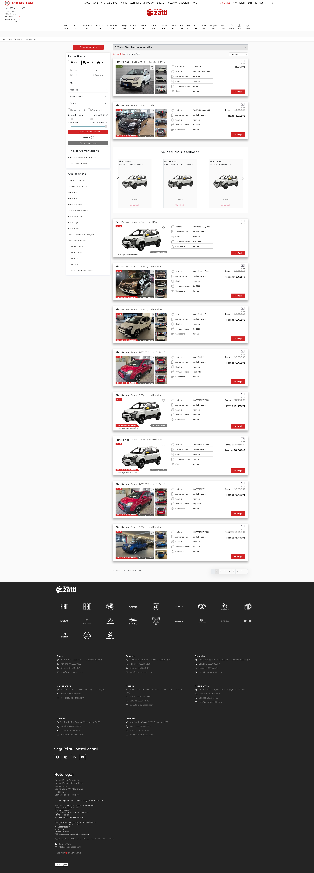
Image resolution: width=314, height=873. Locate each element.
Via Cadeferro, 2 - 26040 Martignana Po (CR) (82, 689)
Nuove (87, 3)
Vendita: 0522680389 (70, 664)
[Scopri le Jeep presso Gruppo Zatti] (133, 606)
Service (226, 3)
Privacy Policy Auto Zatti (67, 780)
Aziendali (112, 3)
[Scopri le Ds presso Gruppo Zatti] (87, 621)
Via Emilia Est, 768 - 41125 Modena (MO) (80, 722)
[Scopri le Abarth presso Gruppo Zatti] (156, 606)
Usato (96, 70)
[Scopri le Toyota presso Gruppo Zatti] (202, 606)
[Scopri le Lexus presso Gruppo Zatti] (110, 621)
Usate (95, 3)
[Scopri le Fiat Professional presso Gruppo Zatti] (87, 606)
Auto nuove (10, 14)
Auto (76, 62)
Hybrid (123, 3)
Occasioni (184, 3)
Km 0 (103, 3)
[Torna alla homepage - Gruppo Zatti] (157, 11)
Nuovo (74, 70)
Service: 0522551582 (70, 668)
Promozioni (239, 3)
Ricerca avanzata (88, 143)
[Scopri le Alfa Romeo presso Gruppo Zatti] (110, 606)
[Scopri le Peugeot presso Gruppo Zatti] (156, 621)
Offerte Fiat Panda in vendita (133, 47)
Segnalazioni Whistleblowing (69, 789)
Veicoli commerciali (153, 3)
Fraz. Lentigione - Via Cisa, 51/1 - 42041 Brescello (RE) (225, 660)
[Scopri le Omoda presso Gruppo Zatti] (225, 621)
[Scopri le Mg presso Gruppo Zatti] (247, 606)
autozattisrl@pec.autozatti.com (71, 817)
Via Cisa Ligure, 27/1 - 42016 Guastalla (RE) (150, 660)
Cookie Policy (61, 786)
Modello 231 (60, 792)
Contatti (263, 3)
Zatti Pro (252, 3)
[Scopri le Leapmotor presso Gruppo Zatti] (202, 621)
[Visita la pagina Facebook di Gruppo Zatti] (58, 757)
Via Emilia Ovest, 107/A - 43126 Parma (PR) (81, 660)
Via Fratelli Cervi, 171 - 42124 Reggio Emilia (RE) (222, 689)
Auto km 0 (10, 19)
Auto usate (9, 16)
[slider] (72, 119)
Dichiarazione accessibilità (67, 795)
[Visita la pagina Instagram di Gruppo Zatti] (67, 757)
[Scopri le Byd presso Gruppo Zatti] (247, 621)
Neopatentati (78, 110)
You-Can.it (76, 853)
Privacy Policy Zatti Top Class (69, 783)
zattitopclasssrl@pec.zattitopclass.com (74, 834)
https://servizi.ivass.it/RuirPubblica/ (102, 839)
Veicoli (90, 62)
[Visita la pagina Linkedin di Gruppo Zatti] (75, 757)
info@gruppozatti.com (72, 672)
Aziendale (98, 75)
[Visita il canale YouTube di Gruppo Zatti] (84, 757)
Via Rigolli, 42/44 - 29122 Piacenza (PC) (149, 722)
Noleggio (172, 3)
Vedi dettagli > (135, 205)
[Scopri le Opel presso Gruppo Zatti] (133, 621)
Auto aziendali (11, 22)
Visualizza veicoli (89, 132)
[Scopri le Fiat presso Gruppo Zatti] (64, 606)
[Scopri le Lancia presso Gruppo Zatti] (179, 606)
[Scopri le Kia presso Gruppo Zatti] (64, 621)
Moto (103, 62)
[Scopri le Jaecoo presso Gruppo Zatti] (179, 621)
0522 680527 (65, 844)
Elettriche (135, 3)
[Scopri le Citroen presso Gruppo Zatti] (225, 606)
